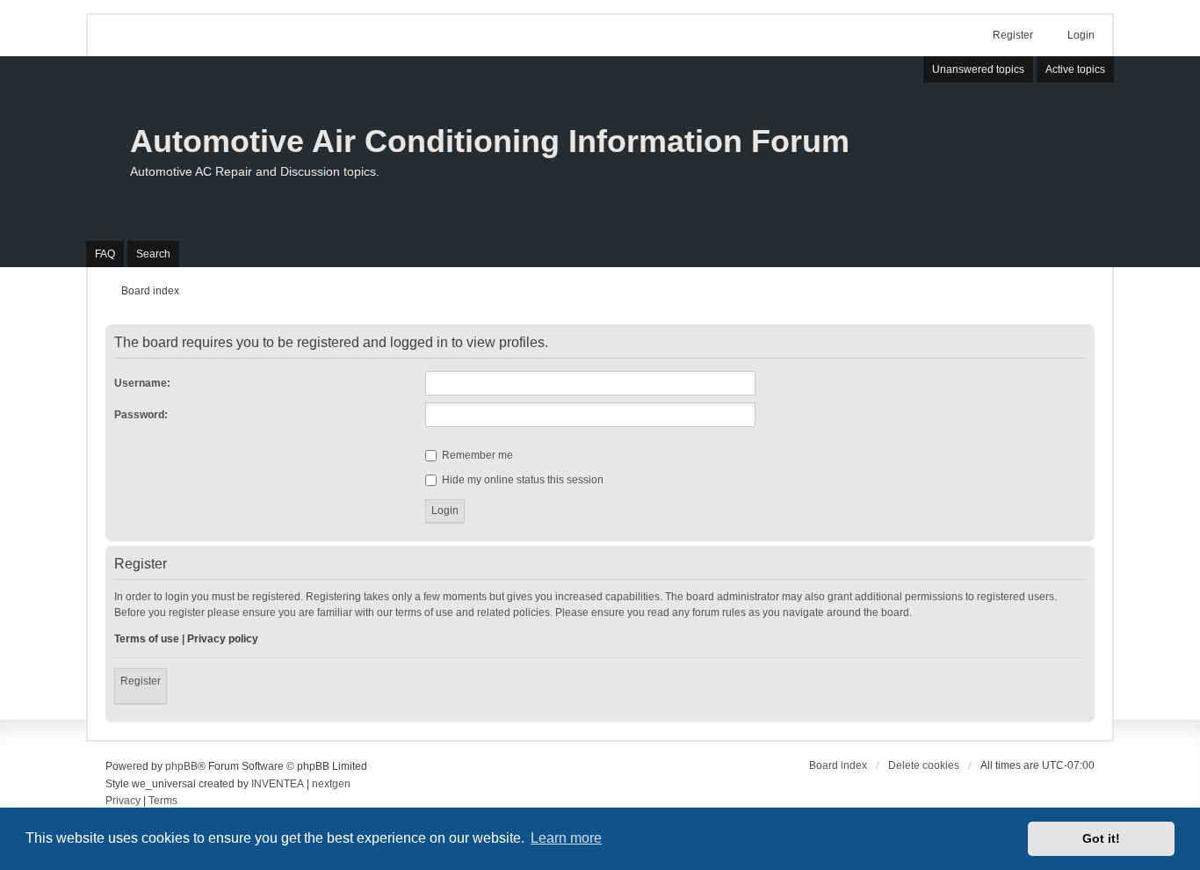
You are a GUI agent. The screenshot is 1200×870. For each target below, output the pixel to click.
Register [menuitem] (1013, 35)
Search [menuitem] (153, 254)
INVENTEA (277, 784)
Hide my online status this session (521, 480)
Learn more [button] (566, 837)
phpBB (181, 766)
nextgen (331, 784)
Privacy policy (222, 639)
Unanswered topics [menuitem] (978, 69)
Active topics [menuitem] (1075, 69)
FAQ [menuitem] (105, 254)
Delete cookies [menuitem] (923, 765)
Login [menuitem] (1081, 35)
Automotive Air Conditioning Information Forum (489, 141)
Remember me (476, 455)
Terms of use (146, 639)
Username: (142, 383)
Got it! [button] (1101, 838)
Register (140, 681)
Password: (141, 415)
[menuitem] (123, 801)
